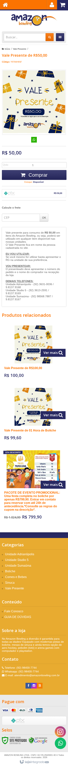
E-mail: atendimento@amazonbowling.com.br (32, 675)
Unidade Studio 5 (17, 560)
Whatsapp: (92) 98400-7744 (21, 671)
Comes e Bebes (16, 577)
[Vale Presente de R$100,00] (33, 353)
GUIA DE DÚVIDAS (17, 617)
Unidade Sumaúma (18, 565)
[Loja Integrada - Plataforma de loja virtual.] (34, 762)
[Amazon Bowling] (34, 19)
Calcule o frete (11, 207)
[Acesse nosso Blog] (39, 685)
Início (7, 49)
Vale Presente (19, 49)
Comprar (37, 175)
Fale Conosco (13, 611)
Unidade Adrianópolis (19, 554)
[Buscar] (50, 37)
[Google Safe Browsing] (38, 740)
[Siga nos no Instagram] (34, 685)
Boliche (10, 571)
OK (44, 217)
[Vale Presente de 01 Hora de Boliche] (33, 415)
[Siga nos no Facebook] (28, 685)
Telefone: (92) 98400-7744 (20, 667)
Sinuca (10, 582)
